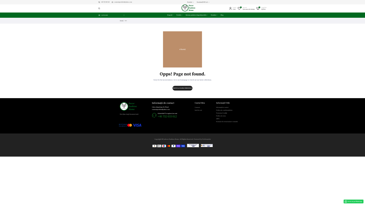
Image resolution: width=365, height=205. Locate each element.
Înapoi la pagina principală (182, 88)
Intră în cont (198, 110)
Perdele (179, 15)
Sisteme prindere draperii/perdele (196, 15)
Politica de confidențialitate (224, 110)
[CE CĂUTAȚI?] (99, 8)
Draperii (169, 15)
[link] (361, 191)
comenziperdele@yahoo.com (123, 2)
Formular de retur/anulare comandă (227, 122)
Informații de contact (222, 107)
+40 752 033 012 (105, 2)
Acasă (121, 21)
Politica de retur (221, 116)
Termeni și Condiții (221, 113)
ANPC (218, 119)
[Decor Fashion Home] (190, 8)
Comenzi (197, 107)
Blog (222, 15)
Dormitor (214, 15)
